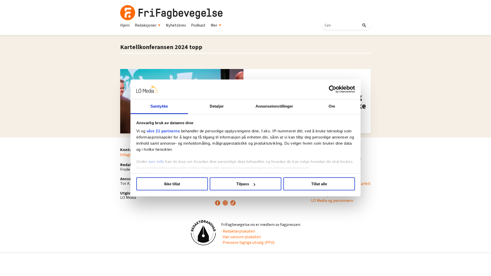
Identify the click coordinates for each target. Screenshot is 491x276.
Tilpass (242, 184)
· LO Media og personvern (331, 200)
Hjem (125, 25)
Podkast (198, 25)
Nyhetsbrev (176, 25)
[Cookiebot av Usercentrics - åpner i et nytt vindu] (332, 89)
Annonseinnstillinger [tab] (274, 106)
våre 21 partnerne (163, 131)
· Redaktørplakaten (238, 231)
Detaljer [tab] (217, 106)
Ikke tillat (172, 184)
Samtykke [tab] (159, 106)
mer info (156, 161)
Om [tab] (332, 106)
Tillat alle (319, 184)
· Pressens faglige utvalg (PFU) (247, 242)
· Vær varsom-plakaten (241, 237)
